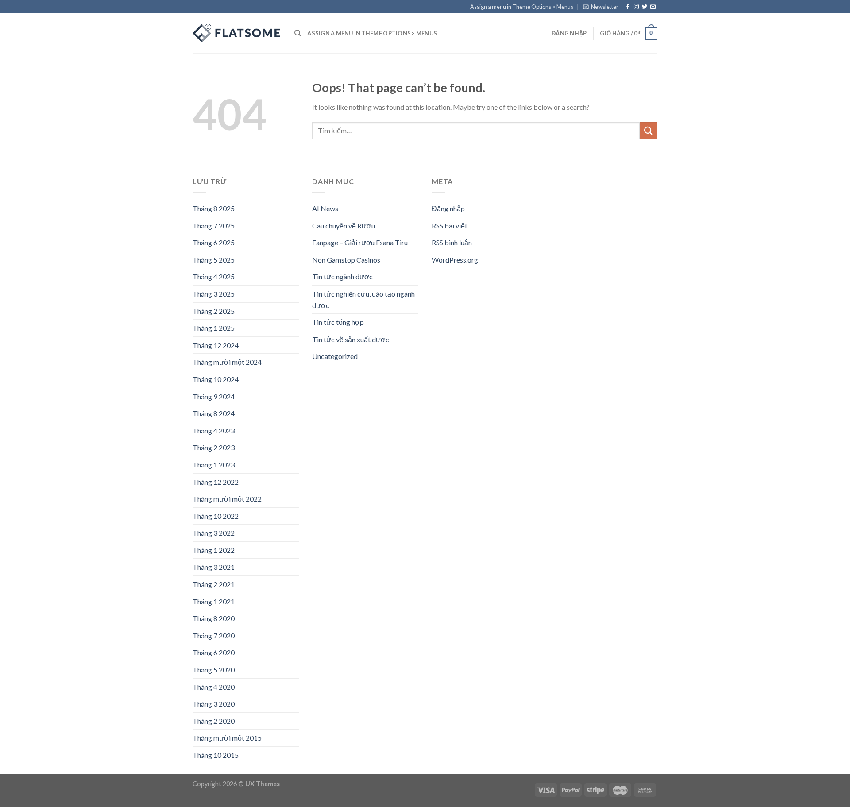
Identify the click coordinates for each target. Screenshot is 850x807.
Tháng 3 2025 (214, 294)
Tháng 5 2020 (214, 669)
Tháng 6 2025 (214, 242)
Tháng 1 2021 (214, 601)
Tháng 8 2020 (214, 618)
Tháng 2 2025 (214, 311)
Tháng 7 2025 (214, 225)
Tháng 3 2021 (214, 567)
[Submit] (648, 130)
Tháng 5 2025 (214, 259)
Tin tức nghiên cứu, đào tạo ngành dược (363, 299)
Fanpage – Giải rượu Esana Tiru (360, 242)
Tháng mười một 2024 (227, 362)
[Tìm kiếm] (297, 33)
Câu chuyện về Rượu (343, 225)
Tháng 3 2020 (214, 703)
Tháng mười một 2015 (227, 738)
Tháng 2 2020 (214, 721)
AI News (325, 208)
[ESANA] (237, 33)
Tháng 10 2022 (216, 516)
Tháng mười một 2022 (227, 498)
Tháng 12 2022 (216, 482)
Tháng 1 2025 (214, 328)
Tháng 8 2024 (214, 413)
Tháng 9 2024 (214, 396)
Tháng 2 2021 (214, 584)
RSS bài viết (450, 225)
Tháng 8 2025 (214, 208)
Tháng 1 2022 (214, 550)
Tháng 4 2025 (214, 276)
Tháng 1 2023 (214, 464)
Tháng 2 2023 (214, 447)
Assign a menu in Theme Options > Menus (521, 6)
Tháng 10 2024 (216, 379)
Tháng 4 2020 (214, 687)
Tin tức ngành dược (342, 276)
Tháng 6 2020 (214, 652)
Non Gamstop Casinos (346, 259)
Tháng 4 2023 (214, 430)
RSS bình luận (452, 242)
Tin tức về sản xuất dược (350, 339)
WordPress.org (455, 259)
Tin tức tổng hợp (338, 322)
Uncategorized (335, 356)
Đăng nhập (448, 208)
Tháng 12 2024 (216, 345)
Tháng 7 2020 (214, 635)
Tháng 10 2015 (216, 755)
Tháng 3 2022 (214, 533)
